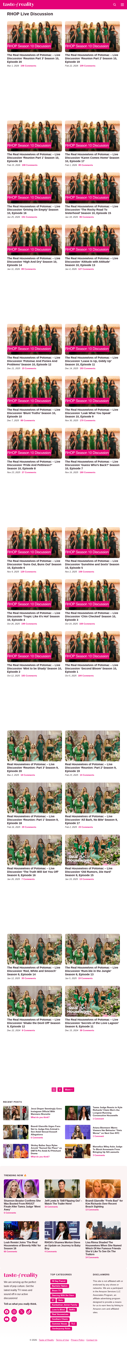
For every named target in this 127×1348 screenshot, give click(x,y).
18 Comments (28, 775)
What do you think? (40, 1117)
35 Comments (29, 978)
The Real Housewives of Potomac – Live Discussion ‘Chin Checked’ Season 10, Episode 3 (91, 616)
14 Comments (87, 775)
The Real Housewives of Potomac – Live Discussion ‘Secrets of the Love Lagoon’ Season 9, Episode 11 (92, 1023)
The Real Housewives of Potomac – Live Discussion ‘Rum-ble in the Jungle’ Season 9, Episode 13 (91, 971)
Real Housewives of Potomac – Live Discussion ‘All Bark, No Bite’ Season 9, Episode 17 (91, 820)
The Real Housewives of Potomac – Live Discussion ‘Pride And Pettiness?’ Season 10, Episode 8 (33, 465)
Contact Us (91, 1340)
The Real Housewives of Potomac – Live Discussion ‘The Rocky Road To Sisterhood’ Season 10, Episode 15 (91, 210)
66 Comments (10, 1252)
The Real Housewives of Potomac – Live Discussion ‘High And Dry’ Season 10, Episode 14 (33, 262)
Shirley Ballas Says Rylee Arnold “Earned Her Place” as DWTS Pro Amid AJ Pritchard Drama (46, 1149)
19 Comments (85, 978)
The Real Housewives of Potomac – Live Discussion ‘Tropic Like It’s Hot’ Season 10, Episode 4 (33, 616)
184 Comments (86, 675)
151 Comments (29, 217)
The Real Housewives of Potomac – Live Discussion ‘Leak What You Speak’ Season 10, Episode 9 (91, 413)
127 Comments (86, 269)
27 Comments (29, 472)
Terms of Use (62, 1340)
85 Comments (86, 165)
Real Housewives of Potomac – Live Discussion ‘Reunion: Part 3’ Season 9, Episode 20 (33, 768)
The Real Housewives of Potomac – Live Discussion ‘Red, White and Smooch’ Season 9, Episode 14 (33, 971)
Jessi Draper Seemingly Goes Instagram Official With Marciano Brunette (46, 1111)
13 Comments (86, 879)
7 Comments (28, 879)
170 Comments (87, 420)
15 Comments (29, 368)
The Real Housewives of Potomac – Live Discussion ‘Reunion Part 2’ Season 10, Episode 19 (91, 58)
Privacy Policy (77, 1340)
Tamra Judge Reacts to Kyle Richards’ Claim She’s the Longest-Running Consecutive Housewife (107, 1111)
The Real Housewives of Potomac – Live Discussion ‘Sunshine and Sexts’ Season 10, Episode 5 (92, 564)
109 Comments (87, 65)
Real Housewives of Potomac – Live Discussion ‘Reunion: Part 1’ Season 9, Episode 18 (33, 820)
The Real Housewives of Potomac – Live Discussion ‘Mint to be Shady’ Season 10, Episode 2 (34, 668)
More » (68, 1089)
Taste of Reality (46, 1340)
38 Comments (87, 1030)
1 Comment (98, 1119)
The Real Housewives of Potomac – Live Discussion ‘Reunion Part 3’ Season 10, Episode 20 (33, 58)
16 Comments (51, 1207)
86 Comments (86, 217)
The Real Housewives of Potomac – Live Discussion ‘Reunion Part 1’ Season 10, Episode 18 (33, 158)
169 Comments (87, 623)
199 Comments (29, 623)
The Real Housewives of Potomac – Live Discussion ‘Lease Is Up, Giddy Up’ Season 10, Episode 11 (91, 361)
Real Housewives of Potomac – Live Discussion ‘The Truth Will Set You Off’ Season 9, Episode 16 (32, 872)
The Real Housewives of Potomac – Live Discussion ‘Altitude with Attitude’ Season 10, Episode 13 (91, 262)
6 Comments (37, 1138)
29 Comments (29, 827)
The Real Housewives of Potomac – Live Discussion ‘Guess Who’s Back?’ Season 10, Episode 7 (92, 465)
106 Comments (28, 65)
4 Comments (51, 1252)
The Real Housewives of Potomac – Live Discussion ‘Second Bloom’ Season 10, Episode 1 (91, 668)
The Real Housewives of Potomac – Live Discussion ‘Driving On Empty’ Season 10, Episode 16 (33, 210)
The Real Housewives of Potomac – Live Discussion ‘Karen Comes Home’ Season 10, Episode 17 (92, 158)
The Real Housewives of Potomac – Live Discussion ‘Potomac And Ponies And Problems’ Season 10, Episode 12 (33, 361)
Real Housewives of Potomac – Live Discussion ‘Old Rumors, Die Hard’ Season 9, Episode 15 (88, 872)
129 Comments (28, 571)
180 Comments (87, 472)
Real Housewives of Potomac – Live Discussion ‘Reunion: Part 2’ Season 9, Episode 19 (90, 768)
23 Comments (86, 827)
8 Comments (28, 1030)
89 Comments (28, 269)
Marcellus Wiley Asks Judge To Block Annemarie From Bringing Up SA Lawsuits (107, 1149)
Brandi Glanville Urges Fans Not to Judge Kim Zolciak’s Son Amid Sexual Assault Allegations (45, 1130)
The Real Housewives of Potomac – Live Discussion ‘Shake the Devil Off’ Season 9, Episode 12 (33, 1023)
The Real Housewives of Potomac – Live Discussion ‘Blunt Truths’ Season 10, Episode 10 (33, 413)
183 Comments (29, 675)
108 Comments (29, 165)
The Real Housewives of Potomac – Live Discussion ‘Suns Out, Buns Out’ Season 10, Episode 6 (34, 564)
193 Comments (87, 368)
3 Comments (99, 1155)
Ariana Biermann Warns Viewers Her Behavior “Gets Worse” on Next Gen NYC (107, 1130)
